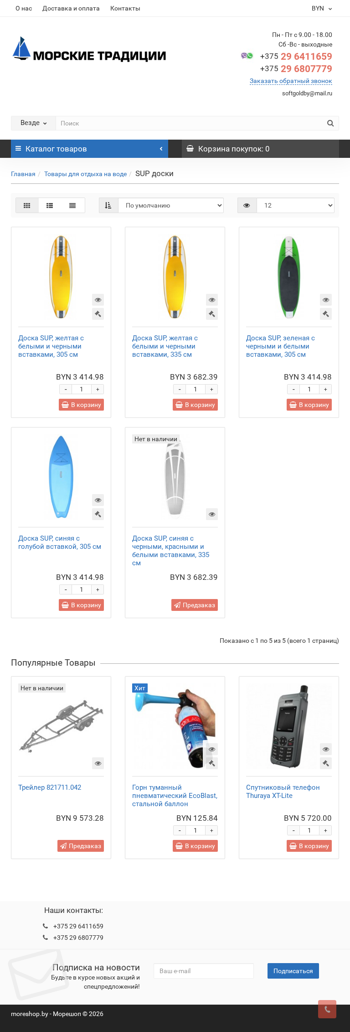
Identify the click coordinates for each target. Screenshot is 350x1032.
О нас (23, 8)
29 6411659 (296, 56)
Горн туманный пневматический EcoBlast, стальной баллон (174, 795)
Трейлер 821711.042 (49, 787)
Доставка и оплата (71, 8)
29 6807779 (296, 68)
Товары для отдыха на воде (85, 173)
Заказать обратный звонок (291, 80)
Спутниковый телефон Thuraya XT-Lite (283, 791)
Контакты (125, 8)
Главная (23, 173)
